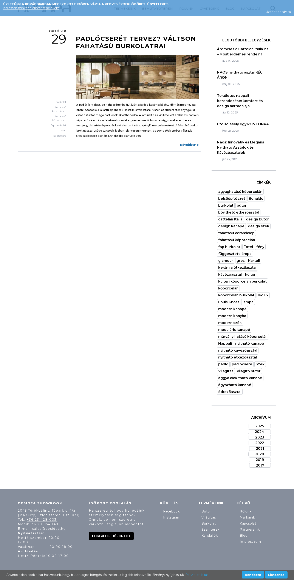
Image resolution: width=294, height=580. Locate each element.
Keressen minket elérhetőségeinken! (31, 8)
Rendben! (253, 575)
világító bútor (249, 371)
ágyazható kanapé (234, 385)
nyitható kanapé (249, 343)
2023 (259, 437)
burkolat (61, 102)
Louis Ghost (228, 302)
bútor (242, 205)
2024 (259, 432)
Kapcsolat (248, 523)
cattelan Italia (230, 219)
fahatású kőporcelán (236, 240)
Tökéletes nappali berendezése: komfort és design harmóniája (240, 101)
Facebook (171, 511)
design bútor (257, 219)
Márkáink (247, 517)
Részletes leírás (196, 575)
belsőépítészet (231, 198)
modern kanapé (232, 309)
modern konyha (232, 316)
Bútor (206, 511)
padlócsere (59, 135)
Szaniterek (210, 529)
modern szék (230, 323)
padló (62, 130)
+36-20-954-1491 (44, 524)
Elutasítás (276, 575)
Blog (244, 536)
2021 (260, 448)
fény (260, 247)
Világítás (226, 371)
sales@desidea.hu (49, 529)
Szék (260, 364)
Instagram (172, 517)
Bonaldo (256, 198)
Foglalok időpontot (111, 536)
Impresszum (250, 542)
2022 (259, 443)
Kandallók (209, 536)
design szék (258, 226)
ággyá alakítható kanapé (240, 378)
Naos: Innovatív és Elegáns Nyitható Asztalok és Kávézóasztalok (240, 147)
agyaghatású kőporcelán (240, 192)
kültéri (251, 274)
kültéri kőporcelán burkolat (242, 281)
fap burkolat (58, 125)
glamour (225, 261)
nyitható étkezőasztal (237, 357)
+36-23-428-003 (42, 520)
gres (241, 261)
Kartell (254, 261)
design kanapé (231, 226)
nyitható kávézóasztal (237, 350)
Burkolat (208, 523)
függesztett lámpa (235, 254)
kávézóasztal (230, 274)
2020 (259, 454)
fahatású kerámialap (236, 233)
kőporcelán (228, 288)
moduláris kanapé (234, 330)
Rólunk (246, 511)
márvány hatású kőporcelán (243, 337)
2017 (260, 465)
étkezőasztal (229, 392)
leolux (263, 295)
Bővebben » (189, 145)
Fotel (248, 247)
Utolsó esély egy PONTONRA (243, 124)
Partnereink (250, 529)
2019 (260, 460)
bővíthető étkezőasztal (238, 212)
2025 (259, 426)
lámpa (248, 302)
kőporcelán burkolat (236, 295)
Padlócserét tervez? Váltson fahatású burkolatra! (136, 42)
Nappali (225, 343)
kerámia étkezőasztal (237, 268)
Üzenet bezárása (278, 12)
